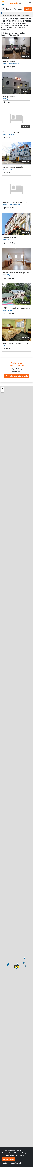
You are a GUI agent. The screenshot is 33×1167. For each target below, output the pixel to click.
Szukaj (28, 9)
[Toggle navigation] (30, 3)
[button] (17, 964)
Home (3, 13)
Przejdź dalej (8, 1159)
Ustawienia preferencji (12, 1163)
